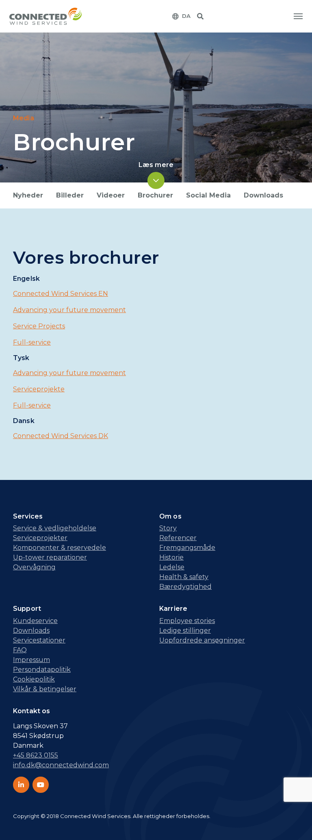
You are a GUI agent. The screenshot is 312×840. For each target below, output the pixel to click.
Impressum (31, 660)
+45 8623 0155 (35, 755)
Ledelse (171, 567)
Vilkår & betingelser (44, 689)
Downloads (263, 195)
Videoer (111, 195)
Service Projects (39, 326)
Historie (171, 557)
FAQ (20, 650)
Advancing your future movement (69, 310)
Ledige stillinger (185, 630)
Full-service (32, 342)
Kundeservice (35, 621)
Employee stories (187, 621)
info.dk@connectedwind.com (61, 765)
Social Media (208, 195)
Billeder (70, 195)
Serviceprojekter (40, 538)
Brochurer (155, 195)
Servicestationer (39, 640)
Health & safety (183, 577)
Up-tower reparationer (50, 557)
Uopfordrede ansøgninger (202, 640)
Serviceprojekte (39, 389)
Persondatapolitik (42, 669)
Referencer (178, 538)
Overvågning (34, 567)
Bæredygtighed (185, 586)
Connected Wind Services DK (60, 436)
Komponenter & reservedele (59, 547)
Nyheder (28, 195)
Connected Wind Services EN (60, 293)
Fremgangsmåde (187, 547)
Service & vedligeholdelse (54, 528)
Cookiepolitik (34, 679)
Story (168, 528)
